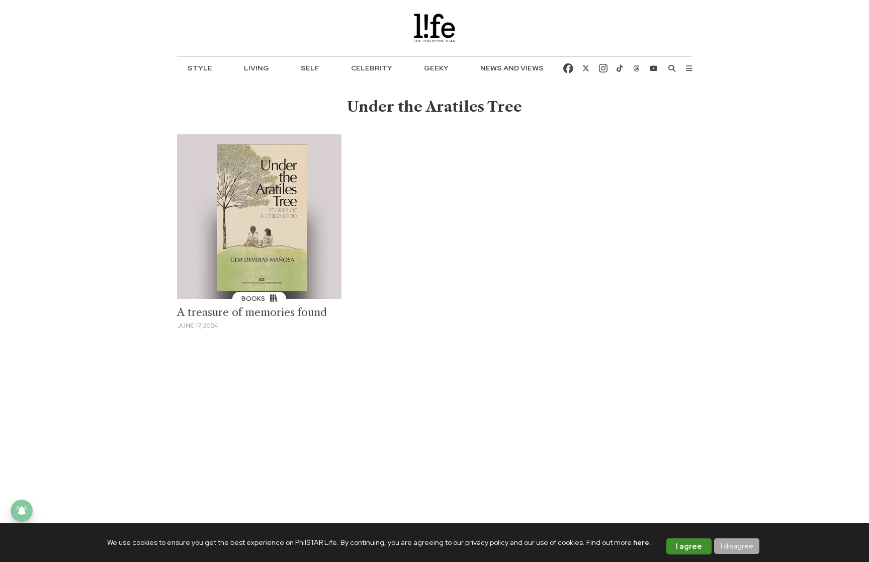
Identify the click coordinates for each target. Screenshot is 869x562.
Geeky (436, 67)
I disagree (737, 545)
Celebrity (371, 67)
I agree (689, 546)
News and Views (512, 67)
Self (310, 67)
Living (256, 67)
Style (200, 67)
